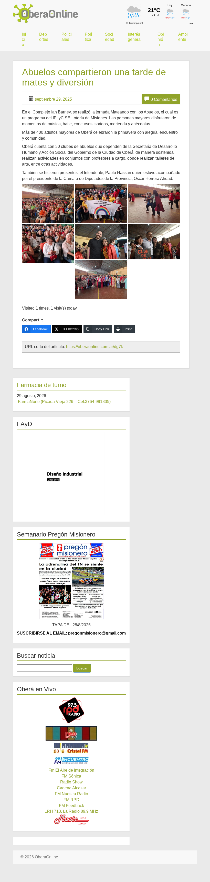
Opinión (161, 39)
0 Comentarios (164, 99)
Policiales (66, 37)
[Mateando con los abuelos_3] (154, 203)
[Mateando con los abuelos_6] (154, 241)
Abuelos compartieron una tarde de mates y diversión (94, 77)
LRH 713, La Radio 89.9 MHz (71, 811)
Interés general (135, 37)
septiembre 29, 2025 (53, 99)
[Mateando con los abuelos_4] (48, 243)
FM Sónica (71, 776)
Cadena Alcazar (71, 788)
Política (88, 37)
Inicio (24, 39)
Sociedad (109, 37)
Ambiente (183, 37)
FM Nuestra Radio (71, 794)
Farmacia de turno (41, 384)
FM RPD (71, 800)
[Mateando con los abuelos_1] (48, 203)
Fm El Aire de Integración (71, 770)
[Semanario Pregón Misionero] (71, 581)
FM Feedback (71, 805)
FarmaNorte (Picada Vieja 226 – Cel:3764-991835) (64, 401)
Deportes (43, 37)
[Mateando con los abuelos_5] (101, 241)
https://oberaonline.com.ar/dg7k (94, 346)
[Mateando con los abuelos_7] (101, 279)
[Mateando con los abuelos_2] (101, 203)
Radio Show (71, 782)
